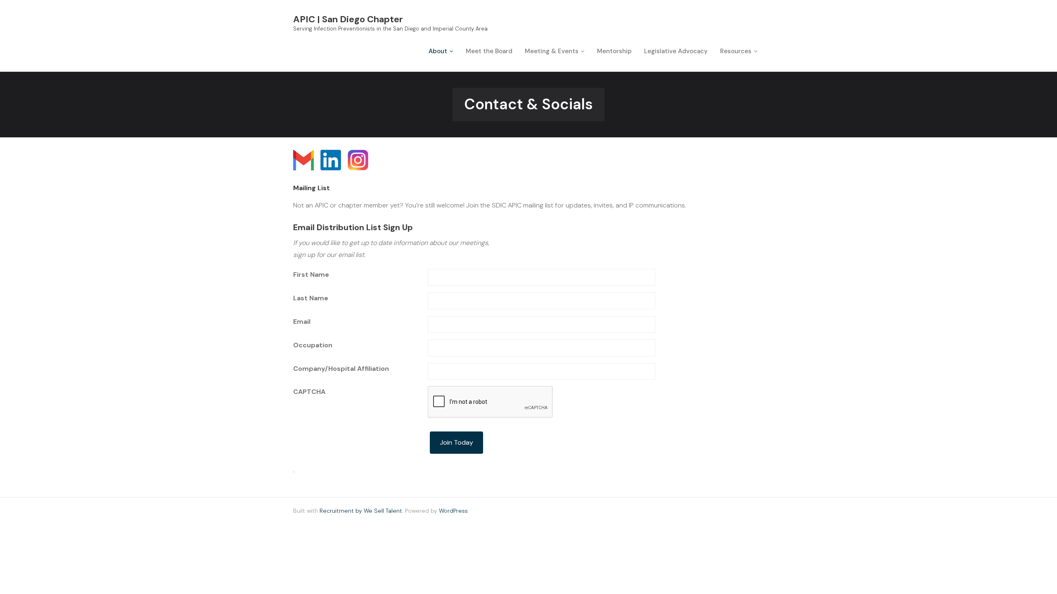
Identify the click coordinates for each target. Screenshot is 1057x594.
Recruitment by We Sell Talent (361, 510)
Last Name (310, 298)
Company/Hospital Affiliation (341, 368)
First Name (311, 274)
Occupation (312, 345)
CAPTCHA (309, 391)
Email (301, 321)
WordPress (453, 510)
